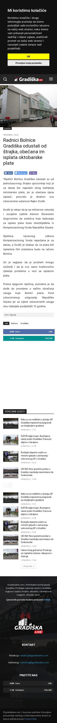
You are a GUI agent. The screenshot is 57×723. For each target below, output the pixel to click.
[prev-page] (5, 485)
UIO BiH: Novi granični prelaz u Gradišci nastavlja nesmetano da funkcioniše (37, 472)
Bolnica (14, 323)
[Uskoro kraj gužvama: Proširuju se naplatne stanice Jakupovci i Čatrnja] (10, 554)
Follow (48, 338)
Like (50, 331)
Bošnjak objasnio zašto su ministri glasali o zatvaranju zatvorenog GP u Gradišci (34, 455)
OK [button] (28, 56)
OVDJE (47, 599)
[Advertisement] (28, 373)
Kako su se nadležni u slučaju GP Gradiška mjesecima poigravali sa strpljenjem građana (37, 422)
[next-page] (10, 485)
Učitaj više (27, 566)
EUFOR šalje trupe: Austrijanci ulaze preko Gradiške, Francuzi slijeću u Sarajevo (36, 439)
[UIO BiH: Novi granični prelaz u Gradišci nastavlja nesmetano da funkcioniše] (10, 473)
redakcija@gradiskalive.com (34, 655)
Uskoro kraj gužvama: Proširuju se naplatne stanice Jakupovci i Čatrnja (36, 553)
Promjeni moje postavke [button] (29, 63)
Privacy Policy (31, 719)
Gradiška (7, 128)
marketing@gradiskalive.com (34, 662)
